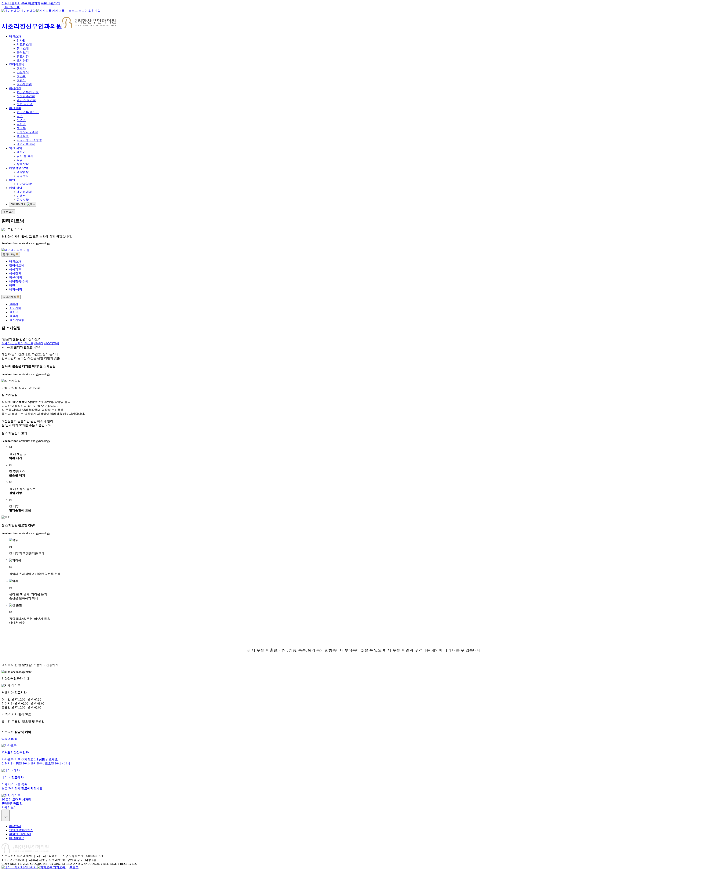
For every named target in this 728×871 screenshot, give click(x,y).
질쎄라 (21, 68)
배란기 (21, 152)
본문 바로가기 (30, 3)
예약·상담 (15, 187)
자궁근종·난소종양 (29, 140)
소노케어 (23, 72)
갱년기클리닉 (26, 144)
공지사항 (23, 199)
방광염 (21, 120)
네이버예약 (24, 191)
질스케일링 (24, 84)
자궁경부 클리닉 (28, 112)
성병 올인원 (25, 104)
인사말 (21, 40)
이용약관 (15, 826)
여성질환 (15, 108)
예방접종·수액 (18, 167)
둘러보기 (23, 52)
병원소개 (15, 36)
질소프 (21, 76)
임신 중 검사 (25, 156)
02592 (9, 738)
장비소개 (23, 48)
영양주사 (23, 175)
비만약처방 (24, 183)
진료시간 (23, 56)
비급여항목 (16, 838)
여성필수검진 (26, 96)
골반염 (21, 124)
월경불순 (23, 136)
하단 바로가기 (50, 3)
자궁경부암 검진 (28, 92)
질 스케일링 (10, 296)
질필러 (21, 80)
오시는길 (23, 60)
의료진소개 (24, 44)
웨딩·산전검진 (26, 100)
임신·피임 (15, 148)
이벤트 (21, 195)
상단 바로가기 (11, 3)
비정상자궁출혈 (27, 132)
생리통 (21, 128)
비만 (12, 179)
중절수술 (23, 164)
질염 (20, 116)
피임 (20, 160)
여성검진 (15, 88)
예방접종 (23, 171)
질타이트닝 (16, 64)
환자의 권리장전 (20, 834)
